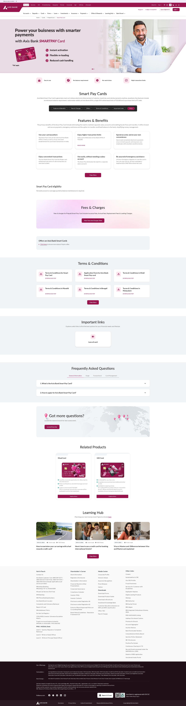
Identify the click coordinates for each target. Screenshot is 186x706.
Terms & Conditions (102, 108)
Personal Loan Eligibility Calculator (74, 673)
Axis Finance (87, 678)
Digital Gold (92, 667)
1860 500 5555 (41, 581)
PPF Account (84, 667)
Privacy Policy (72, 703)
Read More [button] (81, 145)
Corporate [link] (69, 5)
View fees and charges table (93, 220)
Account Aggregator (132, 624)
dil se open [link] (88, 5)
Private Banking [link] (46, 5)
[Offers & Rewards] (103, 14)
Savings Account (52, 665)
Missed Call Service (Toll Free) (45, 591)
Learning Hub (109, 13)
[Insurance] (78, 14)
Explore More (73, 496)
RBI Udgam (129, 607)
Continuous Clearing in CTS (134, 646)
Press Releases (102, 584)
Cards (42, 13)
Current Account (89, 665)
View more (93, 556)
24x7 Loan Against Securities (72, 667)
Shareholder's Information (79, 581)
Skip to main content (8, 1)
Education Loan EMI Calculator (57, 675)
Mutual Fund (99, 667)
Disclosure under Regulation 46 (80, 601)
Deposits (35, 13)
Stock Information (76, 574)
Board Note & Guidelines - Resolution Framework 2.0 (82, 613)
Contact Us (39, 574)
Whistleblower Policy (43, 610)
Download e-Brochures (105, 599)
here (109, 517)
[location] (164, 5)
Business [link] (33, 5)
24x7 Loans (61, 667)
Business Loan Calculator (103, 673)
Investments (64, 13)
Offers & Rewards (96, 13)
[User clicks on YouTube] (57, 695)
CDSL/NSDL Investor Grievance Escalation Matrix (49, 617)
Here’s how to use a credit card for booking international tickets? (91, 547)
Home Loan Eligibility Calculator (134, 673)
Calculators (40, 672)
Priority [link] (62, 5)
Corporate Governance (78, 589)
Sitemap (128, 598)
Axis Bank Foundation (54, 678)
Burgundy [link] (55, 5)
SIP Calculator (121, 675)
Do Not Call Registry (42, 613)
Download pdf (50, 278)
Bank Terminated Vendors (134, 631)
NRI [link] (39, 5)
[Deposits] (38, 14)
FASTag (105, 667)
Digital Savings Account (64, 665)
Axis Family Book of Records (136, 667)
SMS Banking (40, 595)
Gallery (100, 587)
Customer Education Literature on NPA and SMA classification (108, 607)
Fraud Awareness (131, 583)
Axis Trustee (105, 678)
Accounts (26, 13)
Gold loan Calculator (90, 673)
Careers (128, 574)
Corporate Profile (103, 574)
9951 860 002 (55, 623)
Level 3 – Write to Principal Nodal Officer (49, 638)
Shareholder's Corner (78, 571)
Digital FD (97, 665)
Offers (88, 108)
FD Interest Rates (107, 665)
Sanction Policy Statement (134, 637)
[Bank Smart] (124, 14)
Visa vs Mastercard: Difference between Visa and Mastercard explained (131, 547)
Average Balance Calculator (55, 672)
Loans (55, 13)
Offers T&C (101, 611)
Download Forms (103, 593)
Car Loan (131, 665)
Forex (49, 13)
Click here (43, 244)
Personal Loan (124, 665)
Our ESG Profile (131, 580)
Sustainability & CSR (132, 577)
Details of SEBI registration (134, 654)
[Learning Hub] (114, 14)
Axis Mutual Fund (65, 678)
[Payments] (87, 14)
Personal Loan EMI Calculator (57, 673)
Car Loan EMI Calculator (93, 675)
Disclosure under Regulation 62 (80, 604)
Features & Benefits (59, 108)
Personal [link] (26, 5)
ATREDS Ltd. (119, 678)
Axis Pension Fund (96, 678)
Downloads (102, 590)
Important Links (119, 108)
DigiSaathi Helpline (132, 591)
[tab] (75, 376)
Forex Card (52, 668)
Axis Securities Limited (77, 678)
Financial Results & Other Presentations (78, 585)
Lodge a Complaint (151, 9)
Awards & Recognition (105, 581)
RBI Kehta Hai (130, 601)
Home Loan (137, 665)
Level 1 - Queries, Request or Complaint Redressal (48, 630)
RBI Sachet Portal (131, 604)
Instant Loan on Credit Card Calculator (135, 672)
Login (175, 9)
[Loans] (58, 14)
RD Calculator (96, 672)
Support (140, 9)
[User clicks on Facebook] (49, 695)
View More (93, 175)
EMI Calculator (104, 672)
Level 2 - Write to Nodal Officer (46, 635)
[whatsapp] (167, 5)
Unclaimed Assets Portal (133, 657)
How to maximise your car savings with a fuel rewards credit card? (53, 547)
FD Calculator (87, 672)
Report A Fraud (41, 607)
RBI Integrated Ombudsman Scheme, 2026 (137, 611)
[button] (160, 5)
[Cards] (45, 14)
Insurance (74, 13)
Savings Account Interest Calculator (73, 672)
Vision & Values (103, 578)
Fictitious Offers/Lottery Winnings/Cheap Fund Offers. (59, 689)
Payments (83, 13)
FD (101, 665)
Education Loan (53, 667)
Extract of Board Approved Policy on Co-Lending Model (82, 608)
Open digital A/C (165, 9)
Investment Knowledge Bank (107, 602)
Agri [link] (75, 5)
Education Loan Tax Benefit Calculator (76, 675)
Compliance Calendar (77, 592)
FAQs (131, 108)
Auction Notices (131, 627)
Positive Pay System (132, 643)
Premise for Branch (132, 621)
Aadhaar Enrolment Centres (134, 618)
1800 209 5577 (57, 578)
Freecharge (127, 678)
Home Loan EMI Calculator (118, 673)
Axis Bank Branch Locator (44, 601)
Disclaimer (61, 703)
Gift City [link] (81, 5)
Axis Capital (112, 678)
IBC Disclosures (131, 640)
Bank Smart (120, 13)
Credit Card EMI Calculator (116, 672)
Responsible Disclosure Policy (105, 703)
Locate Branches (52, 427)
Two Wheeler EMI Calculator (109, 675)
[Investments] (69, 14)
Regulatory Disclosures (78, 578)
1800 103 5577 (41, 579)
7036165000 (52, 588)
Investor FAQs (75, 595)
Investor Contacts (76, 598)
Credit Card (116, 665)
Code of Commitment (86, 703)
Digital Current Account (77, 665)
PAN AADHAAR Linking (133, 615)
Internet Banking (123, 667)
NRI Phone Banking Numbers (45, 598)
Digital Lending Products (133, 595)
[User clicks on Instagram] (65, 695)
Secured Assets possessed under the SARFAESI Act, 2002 (137, 650)
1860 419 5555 (57, 579)
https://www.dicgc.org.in (132, 696)
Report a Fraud (107, 695)
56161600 (47, 623)
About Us (154, 5)
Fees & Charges (76, 108)
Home (38, 17)
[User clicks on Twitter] (53, 695)
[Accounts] (30, 14)
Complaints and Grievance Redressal (47, 604)
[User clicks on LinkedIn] (61, 695)
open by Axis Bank (113, 667)
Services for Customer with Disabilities (134, 587)
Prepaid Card (51, 17)
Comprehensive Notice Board (135, 634)
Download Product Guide (106, 596)
